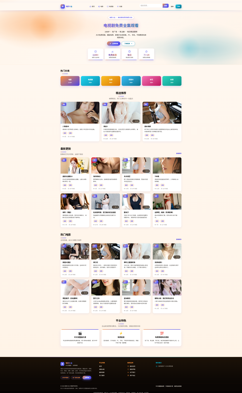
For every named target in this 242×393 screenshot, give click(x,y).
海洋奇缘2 (97, 176)
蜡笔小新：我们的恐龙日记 (164, 298)
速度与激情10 (67, 176)
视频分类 (101, 369)
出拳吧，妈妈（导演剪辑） (164, 212)
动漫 (120, 6)
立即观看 (115, 43)
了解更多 (127, 43)
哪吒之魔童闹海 (129, 262)
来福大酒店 (66, 262)
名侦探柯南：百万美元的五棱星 (104, 212)
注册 (178, 6)
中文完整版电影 (160, 386)
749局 (157, 176)
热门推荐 (101, 375)
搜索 (165, 6)
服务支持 (132, 366)
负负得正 (127, 176)
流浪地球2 (158, 262)
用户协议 (132, 375)
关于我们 (132, 372)
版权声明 (132, 369)
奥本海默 (147, 126)
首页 (93, 6)
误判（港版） (67, 212)
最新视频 (101, 372)
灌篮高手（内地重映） (70, 298)
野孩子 (126, 212)
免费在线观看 (178, 386)
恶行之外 (96, 298)
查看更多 (179, 153)
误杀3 (105, 126)
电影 (101, 6)
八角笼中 (65, 126)
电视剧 (111, 6)
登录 (172, 6)
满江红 (95, 262)
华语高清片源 (169, 386)
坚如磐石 (127, 298)
